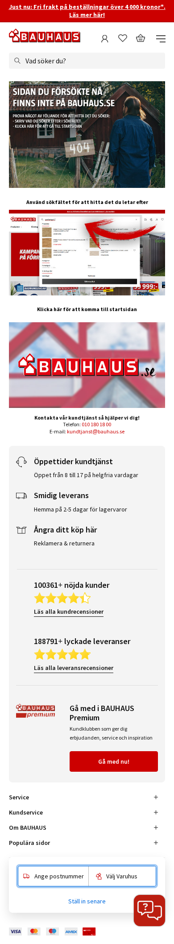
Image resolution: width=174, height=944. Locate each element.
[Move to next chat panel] (149, 910)
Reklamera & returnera (64, 543)
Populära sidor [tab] (29, 843)
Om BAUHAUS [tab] (27, 827)
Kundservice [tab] (26, 812)
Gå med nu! (113, 761)
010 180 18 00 (96, 424)
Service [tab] (19, 797)
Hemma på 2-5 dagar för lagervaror (80, 509)
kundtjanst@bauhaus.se (95, 431)
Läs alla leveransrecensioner (73, 668)
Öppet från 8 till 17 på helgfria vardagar (86, 475)
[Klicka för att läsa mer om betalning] (59, 931)
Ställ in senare (87, 901)
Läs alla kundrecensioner (69, 611)
